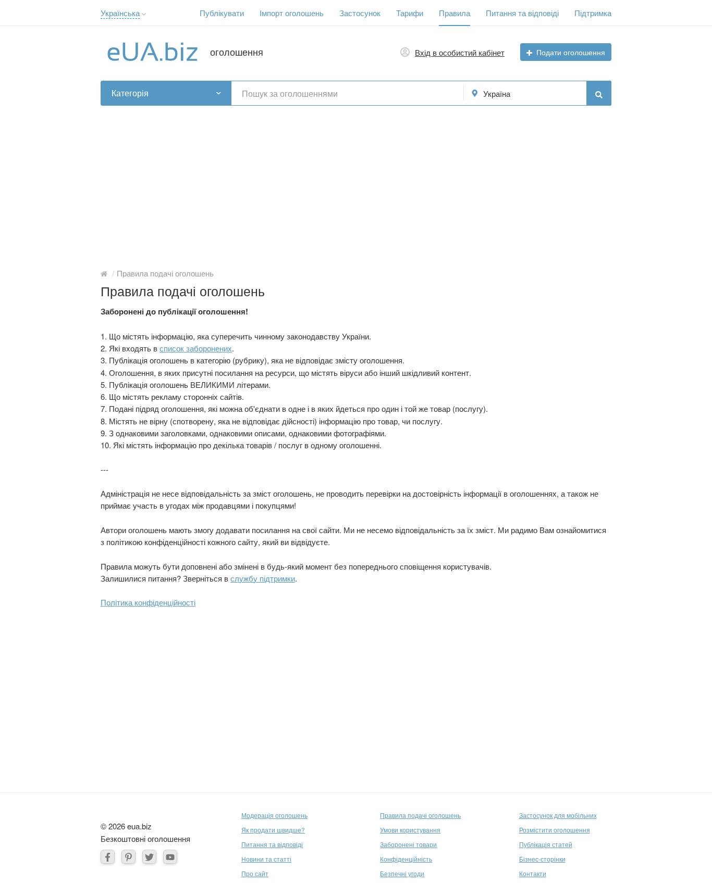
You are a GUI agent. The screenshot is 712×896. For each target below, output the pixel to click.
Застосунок (359, 12)
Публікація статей (545, 844)
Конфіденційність (406, 858)
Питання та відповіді (522, 12)
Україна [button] (496, 93)
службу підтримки (262, 578)
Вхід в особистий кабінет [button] (460, 52)
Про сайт (254, 873)
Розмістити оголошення (554, 829)
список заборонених (195, 348)
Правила (454, 12)
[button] (144, 14)
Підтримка (592, 12)
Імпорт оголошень (292, 12)
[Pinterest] (128, 857)
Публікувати (222, 12)
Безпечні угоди (402, 873)
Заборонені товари (408, 844)
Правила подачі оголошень (420, 815)
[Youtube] (170, 857)
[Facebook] (108, 857)
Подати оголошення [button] (570, 52)
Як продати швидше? (273, 829)
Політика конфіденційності (148, 602)
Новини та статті (266, 858)
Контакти (532, 873)
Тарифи (409, 12)
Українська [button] (120, 12)
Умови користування (410, 829)
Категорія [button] (130, 93)
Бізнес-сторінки (542, 858)
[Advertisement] (356, 184)
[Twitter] (149, 857)
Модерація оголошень (274, 815)
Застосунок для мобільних (558, 815)
